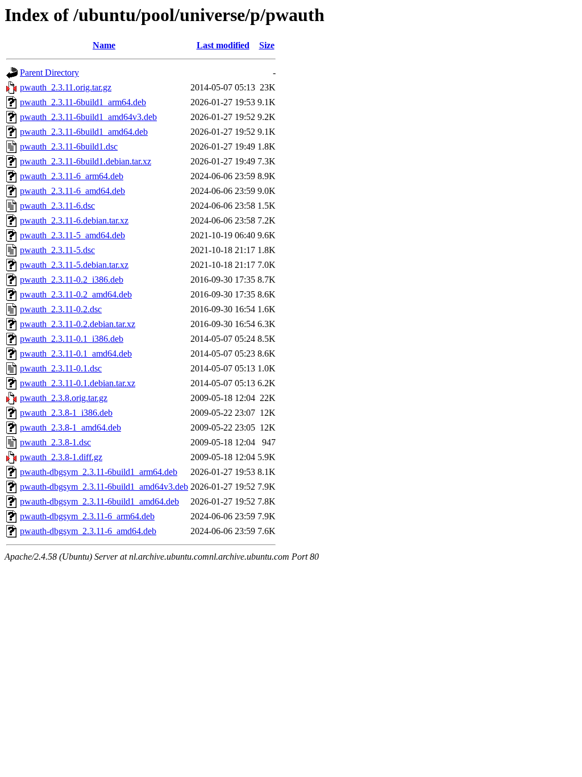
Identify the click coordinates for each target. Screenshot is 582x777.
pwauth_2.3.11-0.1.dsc (61, 368)
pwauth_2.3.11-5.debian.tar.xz (74, 265)
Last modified (223, 45)
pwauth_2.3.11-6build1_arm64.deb (83, 102)
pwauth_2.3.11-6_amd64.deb (72, 191)
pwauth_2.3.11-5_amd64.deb (72, 235)
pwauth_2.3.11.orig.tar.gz (65, 87)
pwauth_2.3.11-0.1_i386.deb (71, 339)
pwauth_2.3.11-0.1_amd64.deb (76, 353)
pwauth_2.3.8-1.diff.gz (61, 457)
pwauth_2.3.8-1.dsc (55, 442)
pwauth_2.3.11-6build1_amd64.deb (84, 132)
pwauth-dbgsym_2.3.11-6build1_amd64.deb (99, 501)
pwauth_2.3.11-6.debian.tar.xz (74, 220)
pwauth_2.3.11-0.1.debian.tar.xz (77, 383)
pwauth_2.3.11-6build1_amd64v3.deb (88, 117)
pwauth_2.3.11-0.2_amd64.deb (76, 294)
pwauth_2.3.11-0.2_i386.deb (71, 279)
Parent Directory (49, 72)
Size (267, 45)
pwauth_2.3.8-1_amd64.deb (70, 427)
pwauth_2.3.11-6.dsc (57, 205)
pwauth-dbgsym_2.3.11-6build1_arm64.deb (98, 472)
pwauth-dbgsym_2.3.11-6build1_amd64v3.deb (104, 486)
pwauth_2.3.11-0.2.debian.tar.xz (77, 324)
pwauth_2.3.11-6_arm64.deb (71, 176)
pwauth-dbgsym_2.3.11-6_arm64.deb (87, 516)
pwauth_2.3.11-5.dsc (57, 250)
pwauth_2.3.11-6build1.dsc (69, 146)
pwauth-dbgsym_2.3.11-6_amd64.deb (88, 531)
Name (104, 45)
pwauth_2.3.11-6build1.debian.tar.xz (85, 161)
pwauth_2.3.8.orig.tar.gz (63, 398)
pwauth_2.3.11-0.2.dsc (61, 309)
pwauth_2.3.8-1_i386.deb (66, 413)
